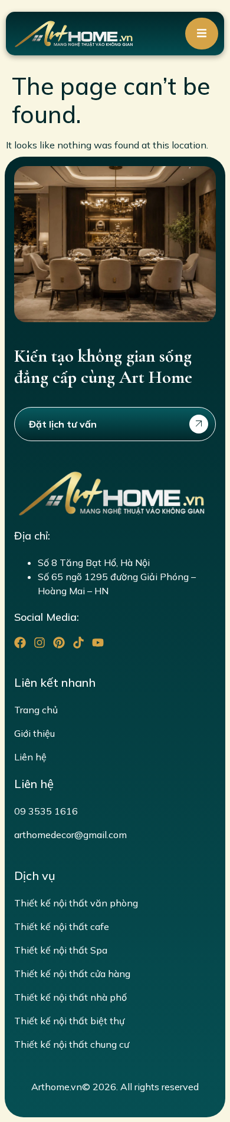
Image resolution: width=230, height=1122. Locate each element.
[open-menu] (201, 33)
